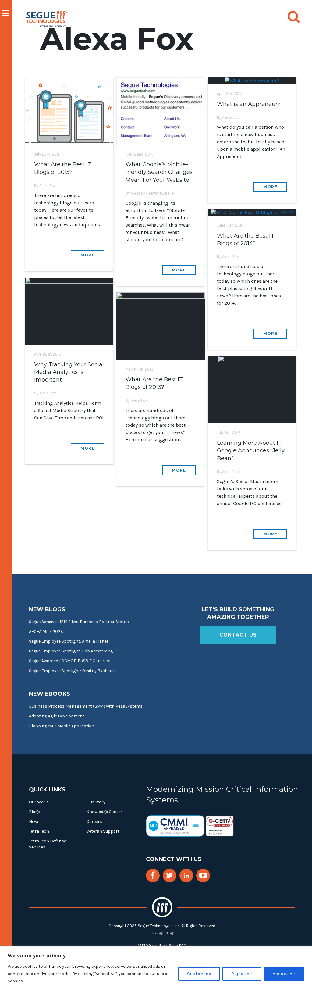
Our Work (38, 802)
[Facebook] (153, 875)
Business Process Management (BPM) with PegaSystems (86, 706)
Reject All (242, 973)
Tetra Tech (39, 831)
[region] (156, 968)
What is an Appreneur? (249, 104)
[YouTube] (203, 875)
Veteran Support (103, 831)
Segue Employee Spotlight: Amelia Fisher (68, 641)
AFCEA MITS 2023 (46, 631)
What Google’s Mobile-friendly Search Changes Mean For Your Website (159, 172)
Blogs (34, 811)
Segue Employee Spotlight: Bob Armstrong (71, 651)
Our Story (96, 802)
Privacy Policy (162, 932)
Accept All (284, 973)
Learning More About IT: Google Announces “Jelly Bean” (251, 450)
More (87, 255)
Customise (199, 973)
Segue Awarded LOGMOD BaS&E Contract (70, 660)
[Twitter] (169, 875)
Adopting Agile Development (56, 716)
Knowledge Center (104, 811)
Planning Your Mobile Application (61, 726)
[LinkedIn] (186, 876)
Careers (94, 821)
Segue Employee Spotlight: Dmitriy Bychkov (72, 670)
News (34, 821)
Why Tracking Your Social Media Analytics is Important (69, 372)
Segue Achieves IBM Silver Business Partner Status (79, 621)
